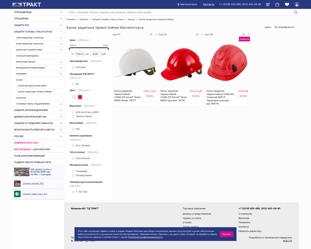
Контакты (208, 4)
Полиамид (81, 171)
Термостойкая (83, 116)
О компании (245, 213)
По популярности (284, 27)
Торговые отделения (194, 208)
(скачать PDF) (41, 149)
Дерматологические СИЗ (30, 116)
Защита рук (21, 25)
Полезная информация (29, 155)
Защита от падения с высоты (33, 123)
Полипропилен (83, 175)
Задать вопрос (191, 226)
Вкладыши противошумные (30, 68)
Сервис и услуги (192, 218)
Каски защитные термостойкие (35, 92)
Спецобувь (21, 18)
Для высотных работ (87, 112)
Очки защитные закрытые (30, 44)
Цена (268, 27)
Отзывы (187, 222)
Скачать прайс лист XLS (35, 194)
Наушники (21, 74)
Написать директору (250, 231)
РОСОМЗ (80, 67)
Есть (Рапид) (82, 145)
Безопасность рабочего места (34, 129)
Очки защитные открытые (30, 38)
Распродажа (22, 149)
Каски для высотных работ (32, 86)
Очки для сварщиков (27, 56)
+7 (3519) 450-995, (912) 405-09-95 (240, 4)
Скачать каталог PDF (33, 183)
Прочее (19, 136)
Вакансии (244, 218)
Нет (77, 129)
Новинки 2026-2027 (26, 142)
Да (77, 83)
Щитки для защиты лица (29, 50)
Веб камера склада (40, 169)
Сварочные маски (25, 62)
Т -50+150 (81, 191)
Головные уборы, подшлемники (33, 104)
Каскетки (21, 98)
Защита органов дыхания (31, 110)
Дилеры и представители (197, 213)
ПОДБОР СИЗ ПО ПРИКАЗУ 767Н (32, 162)
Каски (19, 80)
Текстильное (82, 158)
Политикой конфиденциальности (145, 237)
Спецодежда (23, 12)
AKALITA (287, 240)
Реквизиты (244, 222)
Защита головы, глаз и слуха (33, 31)
